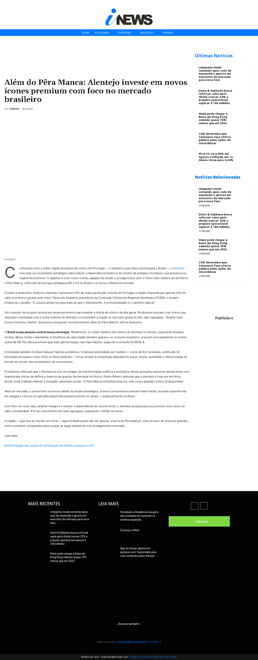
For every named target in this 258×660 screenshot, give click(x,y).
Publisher (14, 108)
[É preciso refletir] (107, 535)
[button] (254, 4)
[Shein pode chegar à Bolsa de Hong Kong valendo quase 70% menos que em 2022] (243, 118)
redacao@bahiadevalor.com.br (137, 642)
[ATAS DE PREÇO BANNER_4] (73, 51)
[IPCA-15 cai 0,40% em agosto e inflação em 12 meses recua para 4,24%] (243, 158)
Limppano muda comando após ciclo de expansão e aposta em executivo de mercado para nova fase (215, 73)
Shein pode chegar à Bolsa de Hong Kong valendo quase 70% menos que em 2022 (213, 118)
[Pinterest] (167, 108)
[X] (242, 4)
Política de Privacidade (142, 656)
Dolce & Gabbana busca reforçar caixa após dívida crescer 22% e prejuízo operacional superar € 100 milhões (215, 97)
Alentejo (179, 268)
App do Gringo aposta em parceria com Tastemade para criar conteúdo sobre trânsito (138, 552)
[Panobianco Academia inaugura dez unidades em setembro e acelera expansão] (107, 516)
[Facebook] (225, 4)
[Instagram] (234, 4)
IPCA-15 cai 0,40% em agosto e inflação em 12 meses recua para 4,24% (216, 157)
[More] (185, 108)
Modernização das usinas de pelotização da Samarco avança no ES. (49, 445)
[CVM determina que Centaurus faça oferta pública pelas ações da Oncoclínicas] (243, 138)
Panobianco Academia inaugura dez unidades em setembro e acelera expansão (139, 516)
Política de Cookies (167, 656)
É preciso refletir (130, 530)
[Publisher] (224, 301)
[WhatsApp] (176, 108)
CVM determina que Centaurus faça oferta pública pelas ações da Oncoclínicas (215, 138)
